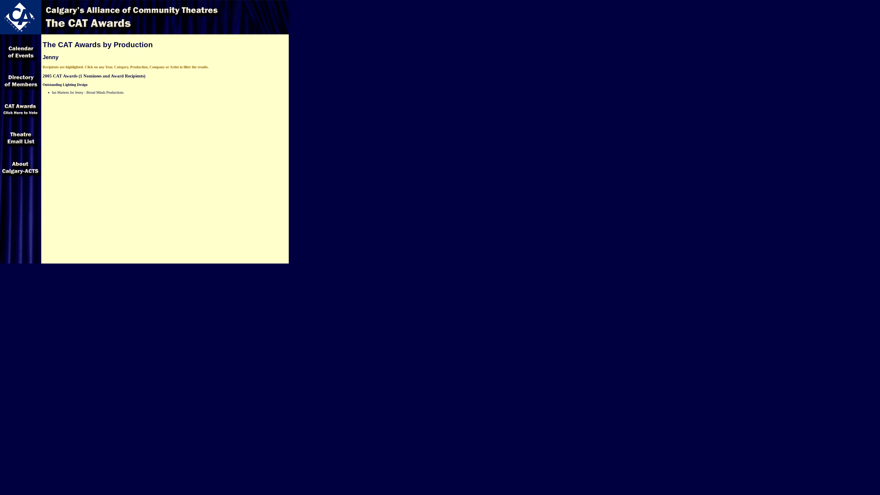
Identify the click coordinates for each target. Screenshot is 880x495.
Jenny (79, 92)
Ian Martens (60, 92)
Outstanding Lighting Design (65, 85)
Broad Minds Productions (105, 92)
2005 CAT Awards (60, 76)
